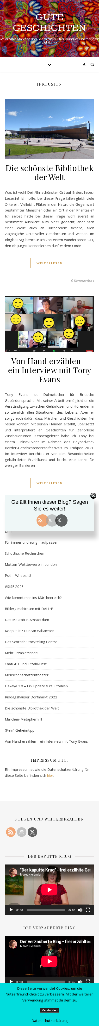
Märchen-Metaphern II (23, 719)
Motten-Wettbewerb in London (31, 564)
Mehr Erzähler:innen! (21, 652)
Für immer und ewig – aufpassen (31, 542)
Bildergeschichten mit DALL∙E (29, 608)
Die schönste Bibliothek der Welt (50, 172)
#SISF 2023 (14, 586)
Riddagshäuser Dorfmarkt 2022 (31, 697)
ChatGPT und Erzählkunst (26, 663)
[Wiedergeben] (11, 910)
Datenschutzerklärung (49, 1020)
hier (50, 775)
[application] (49, 889)
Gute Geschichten (49, 23)
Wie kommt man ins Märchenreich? (33, 597)
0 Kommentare (82, 280)
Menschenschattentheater (27, 674)
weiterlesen (50, 263)
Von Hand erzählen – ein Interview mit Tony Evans (49, 369)
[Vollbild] (88, 910)
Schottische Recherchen (24, 553)
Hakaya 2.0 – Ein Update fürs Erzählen (36, 686)
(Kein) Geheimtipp (20, 730)
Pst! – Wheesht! (18, 575)
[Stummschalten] (80, 910)
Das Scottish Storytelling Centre (31, 641)
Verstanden (49, 1010)
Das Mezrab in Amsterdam (27, 619)
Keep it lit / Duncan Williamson (29, 630)
